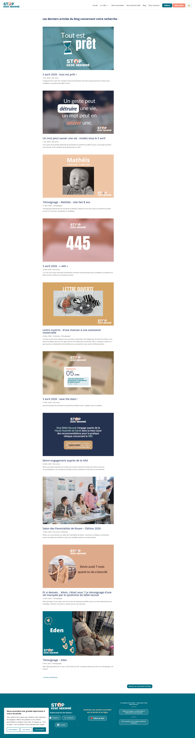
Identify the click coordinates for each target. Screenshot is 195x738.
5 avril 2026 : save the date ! (60, 399)
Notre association (118, 5)
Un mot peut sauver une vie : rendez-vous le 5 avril (74, 138)
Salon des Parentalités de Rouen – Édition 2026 (72, 528)
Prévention (56, 336)
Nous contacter (154, 5)
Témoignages (57, 206)
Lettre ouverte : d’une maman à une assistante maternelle (72, 331)
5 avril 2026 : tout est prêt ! (59, 74)
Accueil (95, 5)
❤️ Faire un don (97, 718)
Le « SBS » (103, 5)
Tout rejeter (26, 729)
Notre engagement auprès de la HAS (65, 460)
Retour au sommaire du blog (140, 686)
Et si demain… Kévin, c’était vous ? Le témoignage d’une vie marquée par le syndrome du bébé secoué (77, 593)
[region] (26, 721)
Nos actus (55, 78)
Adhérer (167, 5)
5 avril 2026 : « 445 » (55, 266)
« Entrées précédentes (50, 677)
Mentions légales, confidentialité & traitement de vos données (134, 712)
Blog (144, 5)
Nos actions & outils (133, 5)
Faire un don (179, 5)
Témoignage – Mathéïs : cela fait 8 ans (66, 202)
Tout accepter (39, 729)
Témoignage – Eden (55, 660)
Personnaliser (13, 729)
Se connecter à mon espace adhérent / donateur (134, 722)
